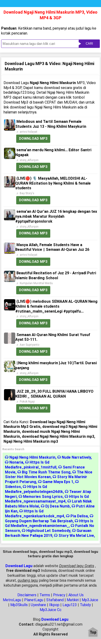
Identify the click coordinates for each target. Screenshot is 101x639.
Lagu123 (69, 605)
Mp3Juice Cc (51, 610)
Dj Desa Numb (57, 506)
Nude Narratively (76, 457)
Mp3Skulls (19, 605)
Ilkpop (54, 605)
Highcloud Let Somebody (48, 530)
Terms (44, 595)
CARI (89, 43)
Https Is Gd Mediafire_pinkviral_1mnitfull (30, 464)
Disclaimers (26, 595)
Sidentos (13, 486)
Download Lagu (18, 566)
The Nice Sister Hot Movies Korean (48, 474)
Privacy (59, 595)
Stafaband (55, 600)
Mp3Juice (90, 600)
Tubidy (85, 605)
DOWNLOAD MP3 (33, 138)
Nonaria (16, 462)
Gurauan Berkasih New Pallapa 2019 (48, 533)
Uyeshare (38, 605)
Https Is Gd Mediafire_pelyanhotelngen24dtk (34, 489)
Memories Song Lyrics (43, 496)
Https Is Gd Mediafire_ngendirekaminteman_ (49, 523)
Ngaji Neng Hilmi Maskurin (32, 457)
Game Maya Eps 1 (58, 482)
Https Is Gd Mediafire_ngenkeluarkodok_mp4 (34, 513)
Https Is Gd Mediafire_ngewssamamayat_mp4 (47, 499)
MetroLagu (12, 600)
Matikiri (73, 600)
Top (93, 633)
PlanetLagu (33, 600)
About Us (76, 595)
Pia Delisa (79, 516)
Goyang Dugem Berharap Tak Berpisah (39, 521)
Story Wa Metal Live (76, 535)
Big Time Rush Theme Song (46, 472)
